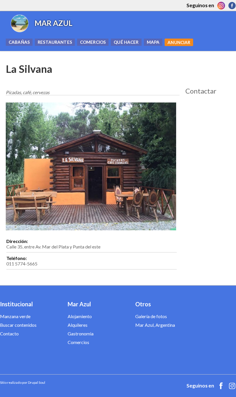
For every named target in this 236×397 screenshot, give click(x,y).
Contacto (9, 333)
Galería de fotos (151, 316)
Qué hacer (126, 42)
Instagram (221, 5)
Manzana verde (15, 316)
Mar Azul (54, 23)
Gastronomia (81, 333)
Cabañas (19, 42)
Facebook (232, 5)
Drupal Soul (36, 382)
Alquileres (77, 325)
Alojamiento (80, 316)
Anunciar (179, 42)
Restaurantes (55, 42)
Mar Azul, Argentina (155, 325)
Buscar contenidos (18, 325)
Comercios (93, 42)
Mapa (153, 42)
